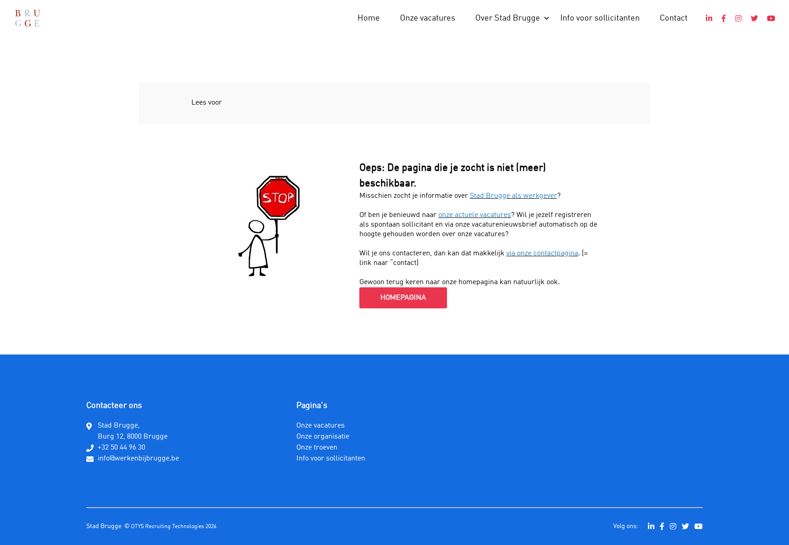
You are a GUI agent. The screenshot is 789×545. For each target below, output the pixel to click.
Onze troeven (316, 447)
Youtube (771, 18)
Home (369, 18)
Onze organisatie (322, 436)
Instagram (738, 18)
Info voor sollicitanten (600, 18)
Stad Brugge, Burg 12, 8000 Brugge (133, 431)
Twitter (754, 18)
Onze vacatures (427, 18)
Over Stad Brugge (507, 18)
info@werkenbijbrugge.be (138, 458)
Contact (674, 18)
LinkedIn (709, 18)
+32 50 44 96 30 (121, 447)
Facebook (723, 18)
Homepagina (403, 298)
